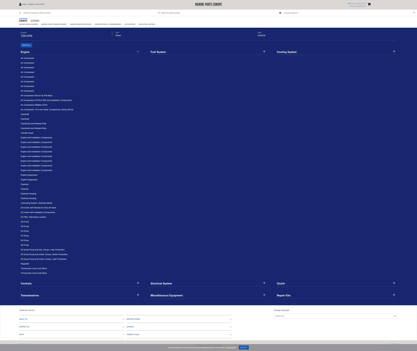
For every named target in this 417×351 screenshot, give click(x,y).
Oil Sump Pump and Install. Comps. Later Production (44, 258)
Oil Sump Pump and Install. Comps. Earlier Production (44, 254)
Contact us (24, 326)
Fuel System (158, 52)
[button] (30, 24)
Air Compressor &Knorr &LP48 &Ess (36, 95)
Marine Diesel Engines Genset (54, 24)
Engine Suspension (29, 174)
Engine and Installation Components (36, 137)
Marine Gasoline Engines (80, 24)
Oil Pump (25, 221)
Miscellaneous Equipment (167, 295)
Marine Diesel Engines (28, 24)
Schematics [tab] (23, 20)
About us (23, 319)
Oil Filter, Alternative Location (33, 216)
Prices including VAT (358, 3)
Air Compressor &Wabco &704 (34, 104)
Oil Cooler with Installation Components (38, 212)
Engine (24, 32)
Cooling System (287, 52)
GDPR (21, 334)
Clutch (281, 283)
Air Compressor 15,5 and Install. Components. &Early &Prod (47, 109)
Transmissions (30, 295)
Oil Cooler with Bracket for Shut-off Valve (38, 207)
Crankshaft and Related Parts (33, 123)
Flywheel (24, 184)
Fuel (117, 32)
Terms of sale (133, 334)
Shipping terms (133, 319)
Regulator (25, 263)
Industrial (261, 35)
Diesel (118, 35)
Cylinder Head (27, 132)
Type (259, 32)
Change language (281, 310)
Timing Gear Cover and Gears (34, 268)
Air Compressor (27, 58)
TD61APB (26, 36)
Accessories (130, 24)
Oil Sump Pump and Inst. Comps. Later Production (43, 249)
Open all (26, 45)
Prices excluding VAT (358, 6)
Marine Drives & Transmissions (108, 24)
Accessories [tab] (35, 20)
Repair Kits (283, 295)
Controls (26, 283)
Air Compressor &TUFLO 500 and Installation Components (46, 100)
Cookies (130, 326)
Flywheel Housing (28, 193)
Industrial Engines (147, 24)
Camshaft (25, 114)
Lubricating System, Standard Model (36, 202)
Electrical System (161, 283)
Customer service (27, 310)
